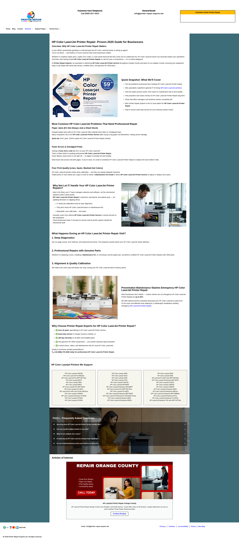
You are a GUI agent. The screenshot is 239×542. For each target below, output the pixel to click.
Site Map (201, 526)
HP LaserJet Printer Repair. (141, 306)
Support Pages (40, 29)
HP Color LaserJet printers (171, 88)
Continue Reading (119, 513)
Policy (193, 526)
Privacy (163, 526)
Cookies (172, 526)
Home (8, 29)
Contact (20, 29)
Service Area (53, 29)
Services (28, 29)
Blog (13, 29)
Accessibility (183, 526)
